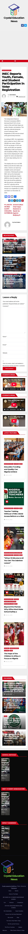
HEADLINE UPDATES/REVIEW (10, 601)
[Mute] (20, 389)
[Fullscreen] (23, 389)
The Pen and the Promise (13, 924)
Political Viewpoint (12, 273)
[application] (14, 384)
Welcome (5, 930)
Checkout (11, 902)
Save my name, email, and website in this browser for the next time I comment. (14, 364)
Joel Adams (13, 94)
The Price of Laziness (10, 927)
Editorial (7, 648)
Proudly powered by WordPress (9, 886)
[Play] (5, 389)
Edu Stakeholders (8, 911)
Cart (5, 902)
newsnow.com (21, 96)
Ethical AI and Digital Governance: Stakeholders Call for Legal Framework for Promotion (13, 280)
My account (10, 917)
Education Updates (6, 70)
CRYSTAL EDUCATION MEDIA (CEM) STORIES (13, 552)
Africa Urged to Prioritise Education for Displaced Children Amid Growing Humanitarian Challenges (13, 260)
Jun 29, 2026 (8, 694)
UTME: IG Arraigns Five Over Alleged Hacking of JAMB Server (12, 721)
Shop (18, 917)
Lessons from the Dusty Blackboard (13, 914)
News (15, 240)
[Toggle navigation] (15, 61)
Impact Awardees (19, 911)
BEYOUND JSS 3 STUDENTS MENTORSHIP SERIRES (13, 898)
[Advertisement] (14, 45)
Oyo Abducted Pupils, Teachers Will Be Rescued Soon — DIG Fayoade (14, 737)
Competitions (20, 902)
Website (5, 353)
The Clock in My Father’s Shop (13, 920)
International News (9, 603)
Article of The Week (13, 894)
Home (10, 890)
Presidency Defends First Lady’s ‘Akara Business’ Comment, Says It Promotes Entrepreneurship (13, 704)
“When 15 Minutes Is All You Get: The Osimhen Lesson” (13, 560)
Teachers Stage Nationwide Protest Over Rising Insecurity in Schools (14, 246)
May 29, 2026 (9, 661)
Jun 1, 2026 (9, 475)
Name (5, 336)
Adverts (16, 890)
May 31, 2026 (9, 519)
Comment (6, 306)
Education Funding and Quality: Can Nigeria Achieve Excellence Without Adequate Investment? (14, 472)
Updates (20, 927)
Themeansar (14, 888)
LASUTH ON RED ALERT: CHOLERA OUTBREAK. (8, 209)
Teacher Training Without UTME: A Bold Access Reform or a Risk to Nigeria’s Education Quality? (14, 516)
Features (16, 463)
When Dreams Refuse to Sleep (17, 930)
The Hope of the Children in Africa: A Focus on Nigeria (12, 656)
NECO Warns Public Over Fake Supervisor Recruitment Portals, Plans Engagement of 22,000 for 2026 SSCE (14, 687)
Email (5, 344)
